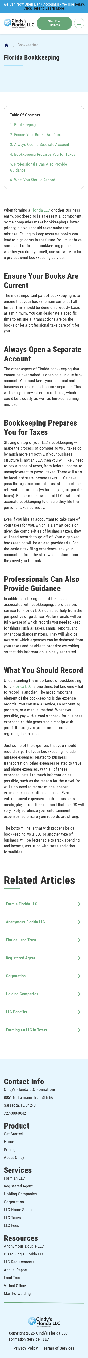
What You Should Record (34, 179)
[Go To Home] (7, 45)
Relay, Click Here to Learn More (54, 6)
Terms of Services (59, 1348)
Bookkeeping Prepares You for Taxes (45, 154)
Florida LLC (40, 210)
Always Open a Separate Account (41, 144)
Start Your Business (54, 23)
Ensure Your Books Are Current (40, 134)
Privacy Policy (25, 1348)
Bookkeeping (25, 124)
